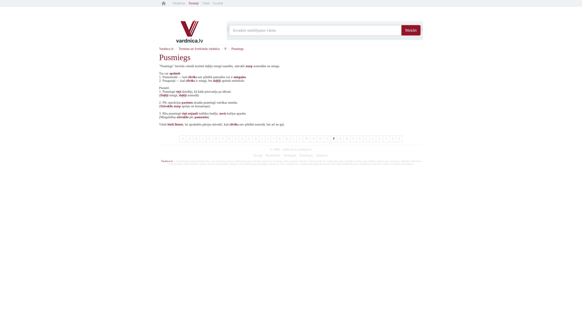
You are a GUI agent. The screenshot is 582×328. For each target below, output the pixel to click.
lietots (179, 124)
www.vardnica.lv (301, 149)
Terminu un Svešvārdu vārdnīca (199, 49)
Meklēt (411, 30)
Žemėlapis (306, 155)
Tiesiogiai (289, 155)
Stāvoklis (166, 106)
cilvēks (192, 77)
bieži (171, 124)
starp (249, 66)
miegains (240, 77)
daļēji (217, 80)
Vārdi (205, 3)
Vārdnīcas (178, 3)
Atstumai (321, 155)
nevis (222, 113)
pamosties (201, 117)
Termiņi (193, 3)
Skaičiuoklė (272, 155)
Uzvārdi (218, 3)
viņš (178, 91)
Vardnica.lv (166, 49)
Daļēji (164, 95)
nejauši (193, 113)
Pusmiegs (237, 49)
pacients (187, 102)
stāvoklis (182, 117)
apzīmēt (174, 73)
